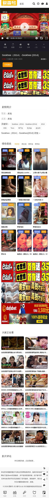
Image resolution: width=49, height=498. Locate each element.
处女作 (38, 128)
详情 (36, 133)
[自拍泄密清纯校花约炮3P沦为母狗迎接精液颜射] (36, 381)
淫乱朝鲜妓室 (6, 173)
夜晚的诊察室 (6, 200)
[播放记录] (38, 3)
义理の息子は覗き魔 (40, 173)
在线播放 (7, 65)
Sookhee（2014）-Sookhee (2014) (24, 124)
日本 (16, 59)
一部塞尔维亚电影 (23, 200)
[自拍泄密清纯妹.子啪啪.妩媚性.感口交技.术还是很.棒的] (36, 362)
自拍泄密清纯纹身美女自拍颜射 (12, 446)
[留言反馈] (42, 3)
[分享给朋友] (44, 479)
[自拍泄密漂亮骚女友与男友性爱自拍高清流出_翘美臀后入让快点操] (12, 343)
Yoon (12, 128)
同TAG (37, 144)
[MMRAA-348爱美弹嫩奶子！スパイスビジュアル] (12, 418)
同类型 (17, 144)
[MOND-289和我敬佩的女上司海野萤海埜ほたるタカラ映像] (12, 381)
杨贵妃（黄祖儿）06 (24, 254)
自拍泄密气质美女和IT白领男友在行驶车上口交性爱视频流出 (22, 371)
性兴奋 (29, 128)
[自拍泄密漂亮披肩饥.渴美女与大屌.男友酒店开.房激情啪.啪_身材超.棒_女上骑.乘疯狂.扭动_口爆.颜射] (36, 343)
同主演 (24, 144)
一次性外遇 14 (38, 200)
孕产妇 (20, 128)
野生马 (3, 254)
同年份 (30, 144)
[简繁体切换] (44, 468)
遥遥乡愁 (4, 227)
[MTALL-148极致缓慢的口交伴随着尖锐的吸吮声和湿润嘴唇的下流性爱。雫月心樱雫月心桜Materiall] (12, 399)
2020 (20, 59)
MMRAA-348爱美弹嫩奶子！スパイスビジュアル (18, 427)
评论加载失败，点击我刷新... (24, 461)
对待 (5, 128)
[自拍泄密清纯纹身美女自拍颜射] (12, 437)
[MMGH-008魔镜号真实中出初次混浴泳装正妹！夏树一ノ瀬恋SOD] (36, 418)
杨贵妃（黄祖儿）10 (40, 254)
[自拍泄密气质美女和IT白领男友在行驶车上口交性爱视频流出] (12, 362)
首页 (22, 4)
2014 (43, 124)
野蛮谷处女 (37, 227)
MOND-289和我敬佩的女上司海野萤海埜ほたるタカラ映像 (21, 390)
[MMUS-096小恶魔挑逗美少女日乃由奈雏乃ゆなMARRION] (36, 399)
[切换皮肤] (44, 474)
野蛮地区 (20, 227)
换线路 (43, 59)
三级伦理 (10, 59)
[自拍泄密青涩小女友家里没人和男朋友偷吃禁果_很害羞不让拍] (36, 437)
